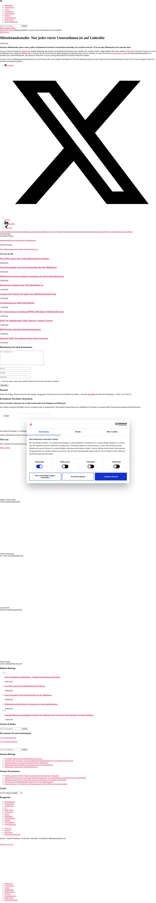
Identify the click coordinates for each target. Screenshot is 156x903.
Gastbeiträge (9, 11)
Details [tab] (78, 432)
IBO (43, 232)
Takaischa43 (9, 782)
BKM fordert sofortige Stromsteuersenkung (20, 329)
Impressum (8, 832)
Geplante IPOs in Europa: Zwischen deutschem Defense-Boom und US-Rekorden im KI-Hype (39, 761)
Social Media (127, 232)
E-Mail (6, 416)
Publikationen (10, 14)
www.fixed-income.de (8, 738)
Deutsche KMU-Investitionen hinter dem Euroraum (24, 338)
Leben (7, 9)
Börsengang (28, 232)
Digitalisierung (10, 802)
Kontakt (7, 830)
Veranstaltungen (10, 18)
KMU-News (9, 20)
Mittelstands (26, 51)
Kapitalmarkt (81, 232)
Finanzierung (9, 7)
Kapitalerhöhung (70, 232)
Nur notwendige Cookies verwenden (45, 477)
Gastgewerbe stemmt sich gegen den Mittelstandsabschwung (28, 294)
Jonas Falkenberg (11, 784)
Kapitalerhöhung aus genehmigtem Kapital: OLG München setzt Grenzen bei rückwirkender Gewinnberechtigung (49, 715)
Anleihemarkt (5, 232)
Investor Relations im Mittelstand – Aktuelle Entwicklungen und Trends (32, 677)
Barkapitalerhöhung (17, 232)
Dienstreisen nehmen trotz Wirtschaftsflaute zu (21, 285)
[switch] (65, 466)
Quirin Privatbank (11, 22)
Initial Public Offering (53, 232)
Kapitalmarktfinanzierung (95, 232)
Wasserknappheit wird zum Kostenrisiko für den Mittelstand (28, 267)
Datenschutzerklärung (12, 834)
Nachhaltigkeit (10, 818)
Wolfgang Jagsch (11, 776)
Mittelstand (9, 5)
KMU (132, 51)
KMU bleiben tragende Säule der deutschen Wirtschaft (39, 776)
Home (2, 30)
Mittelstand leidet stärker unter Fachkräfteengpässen (34, 782)
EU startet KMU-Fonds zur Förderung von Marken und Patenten (43, 780)
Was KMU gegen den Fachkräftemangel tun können (24, 258)
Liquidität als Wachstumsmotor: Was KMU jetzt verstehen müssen (43, 784)
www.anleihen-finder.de (8, 742)
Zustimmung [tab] (44, 432)
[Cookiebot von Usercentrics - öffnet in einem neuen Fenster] (117, 424)
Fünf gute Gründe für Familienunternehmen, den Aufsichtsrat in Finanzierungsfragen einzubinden (51, 778)
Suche (24, 26)
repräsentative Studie (119, 53)
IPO (62, 232)
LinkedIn (111, 232)
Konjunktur (9, 812)
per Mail (91, 394)
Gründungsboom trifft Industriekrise (17, 303)
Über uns (8, 828)
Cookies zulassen (111, 477)
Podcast (7, 16)
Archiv (2, 793)
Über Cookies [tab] (112, 432)
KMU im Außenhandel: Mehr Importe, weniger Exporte (26, 320)
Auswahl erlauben (78, 477)
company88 (9, 778)
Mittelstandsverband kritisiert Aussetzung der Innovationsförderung (32, 276)
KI (6, 808)
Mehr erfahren (5, 448)
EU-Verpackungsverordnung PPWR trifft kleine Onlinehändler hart (32, 311)
